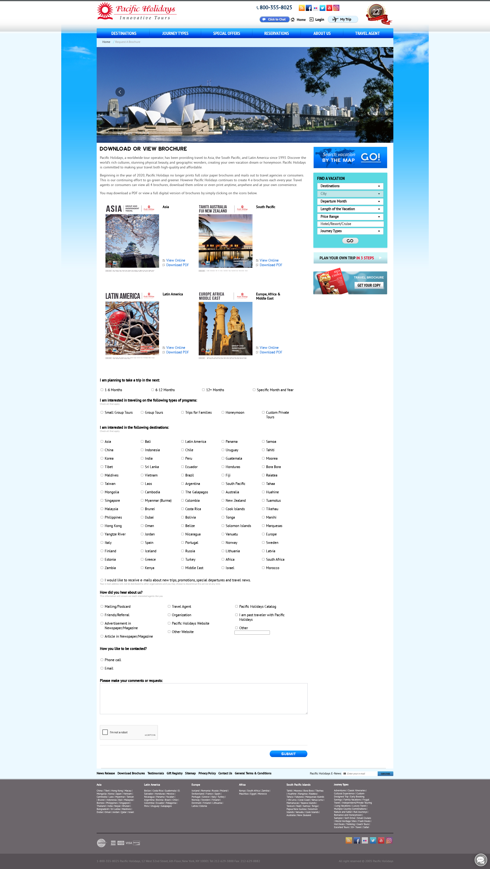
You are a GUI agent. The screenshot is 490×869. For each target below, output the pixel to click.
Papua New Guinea (296, 809)
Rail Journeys (360, 812)
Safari (366, 827)
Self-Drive (350, 818)
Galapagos (166, 806)
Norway (231, 543)
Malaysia (111, 509)
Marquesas (274, 526)
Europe (271, 534)
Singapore (112, 501)
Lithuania (233, 551)
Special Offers (226, 33)
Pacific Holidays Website (190, 623)
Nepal (117, 806)
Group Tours (154, 412)
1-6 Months (113, 390)
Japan (119, 794)
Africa (230, 559)
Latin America (195, 442)
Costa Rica (193, 509)
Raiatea (271, 475)
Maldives (111, 475)
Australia (232, 492)
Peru (188, 458)
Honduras (233, 467)
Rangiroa (302, 794)
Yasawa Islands (308, 803)
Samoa (271, 442)
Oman (149, 526)
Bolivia (190, 517)
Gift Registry (174, 773)
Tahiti (270, 450)
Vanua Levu (317, 800)
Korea (109, 458)
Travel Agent (367, 33)
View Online (175, 260)
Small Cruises (364, 818)
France (209, 794)
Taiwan (110, 484)
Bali (148, 442)
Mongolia (112, 492)
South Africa (275, 559)
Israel (230, 568)
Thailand (101, 806)
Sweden (272, 543)
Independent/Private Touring (357, 803)
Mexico (170, 794)
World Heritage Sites (345, 821)
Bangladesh (103, 809)
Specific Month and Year (275, 390)
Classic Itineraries (356, 790)
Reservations (276, 33)
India (149, 458)
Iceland (150, 551)
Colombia (192, 501)
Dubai (149, 517)
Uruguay (232, 450)
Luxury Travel (359, 806)
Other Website (183, 632)
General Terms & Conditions (253, 773)
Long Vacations (342, 806)
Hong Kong (113, 526)
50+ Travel (356, 827)
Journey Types (175, 33)
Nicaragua (193, 534)
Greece (150, 559)
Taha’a (290, 797)
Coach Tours (363, 824)
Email (109, 668)
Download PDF (177, 265)
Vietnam (151, 475)
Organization (181, 615)
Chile (189, 450)
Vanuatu (232, 534)
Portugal (191, 543)
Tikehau (272, 509)
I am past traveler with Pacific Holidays (262, 617)
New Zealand (236, 501)
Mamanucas (293, 803)
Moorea (272, 458)
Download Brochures (131, 773)
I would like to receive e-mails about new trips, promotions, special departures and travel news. (178, 580)
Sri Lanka (152, 467)
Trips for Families (198, 412)
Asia (108, 442)
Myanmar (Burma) (158, 501)
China (109, 450)
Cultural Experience (344, 793)
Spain (149, 543)
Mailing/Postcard (118, 607)
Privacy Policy (207, 773)
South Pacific (235, 484)
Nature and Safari (343, 812)
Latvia (270, 551)
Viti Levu (292, 800)
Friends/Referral (117, 615)
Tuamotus (273, 501)
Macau (128, 790)
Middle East (194, 568)
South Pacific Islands (298, 785)
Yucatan (170, 797)
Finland (110, 551)
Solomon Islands (238, 526)
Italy (108, 543)
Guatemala (234, 458)
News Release (106, 773)
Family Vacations (352, 799)
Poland (223, 790)
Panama (232, 442)
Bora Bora (273, 467)
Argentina (192, 484)
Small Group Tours (119, 412)
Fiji (228, 475)
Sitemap (190, 773)
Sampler (338, 818)
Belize (190, 526)
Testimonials (156, 773)
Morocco (272, 568)
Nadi (298, 806)
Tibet (109, 467)
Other (243, 628)
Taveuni (291, 806)
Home (106, 42)
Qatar (124, 812)
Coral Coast (304, 800)
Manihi (271, 517)
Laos (148, 484)
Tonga (230, 517)
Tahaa (270, 484)
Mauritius (243, 794)
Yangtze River (115, 534)
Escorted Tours (341, 827)
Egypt (253, 794)
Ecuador (191, 467)
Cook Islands (235, 509)
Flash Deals (364, 821)
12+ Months (215, 390)
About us (322, 33)
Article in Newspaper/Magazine (129, 636)
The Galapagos (196, 492)
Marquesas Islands (314, 797)
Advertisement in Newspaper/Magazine (121, 626)
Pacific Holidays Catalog (257, 607)
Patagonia (171, 803)
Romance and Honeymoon (348, 815)
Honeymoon (235, 412)
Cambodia (152, 492)
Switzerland (198, 794)
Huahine (272, 492)
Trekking (350, 824)
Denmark (196, 803)
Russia (190, 551)
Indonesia (152, 450)
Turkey (190, 559)
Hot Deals (339, 824)
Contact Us (225, 773)
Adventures (340, 790)
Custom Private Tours (277, 415)
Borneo (100, 803)
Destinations (123, 33)
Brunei (150, 509)
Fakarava (299, 797)
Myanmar (120, 797)
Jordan (150, 534)
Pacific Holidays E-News (325, 774)
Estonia (110, 559)
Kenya (149, 568)
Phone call (113, 660)
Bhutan (126, 806)
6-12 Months (165, 390)
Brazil (189, 475)
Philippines (113, 517)
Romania (205, 790)
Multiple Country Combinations (350, 809)
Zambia (110, 568)
